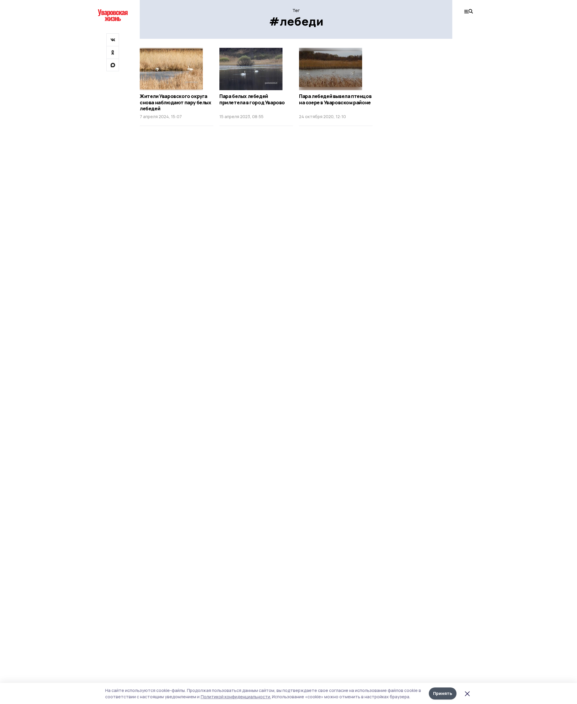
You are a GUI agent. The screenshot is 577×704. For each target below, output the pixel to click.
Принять (442, 693)
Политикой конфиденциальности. (236, 696)
